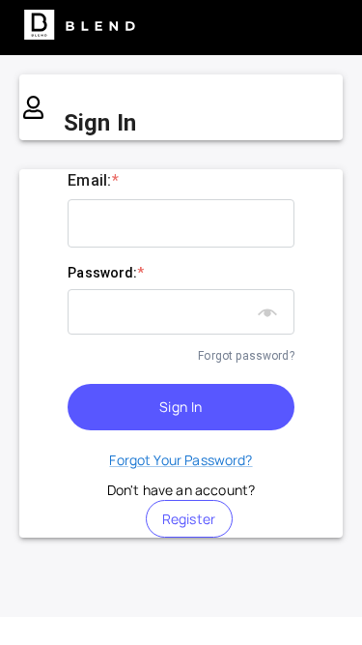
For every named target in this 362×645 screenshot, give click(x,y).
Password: (106, 272)
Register (188, 519)
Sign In (181, 406)
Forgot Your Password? (180, 460)
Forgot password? (245, 356)
